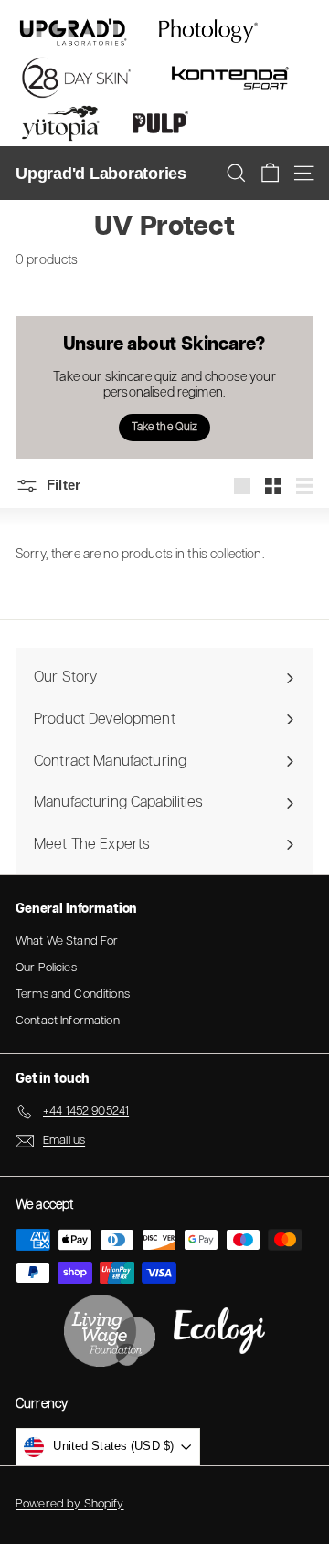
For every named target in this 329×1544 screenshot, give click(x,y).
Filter (61, 484)
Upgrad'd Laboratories (101, 173)
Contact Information (68, 1021)
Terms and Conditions (73, 994)
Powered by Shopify (70, 1504)
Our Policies (46, 968)
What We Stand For (67, 941)
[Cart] (270, 173)
